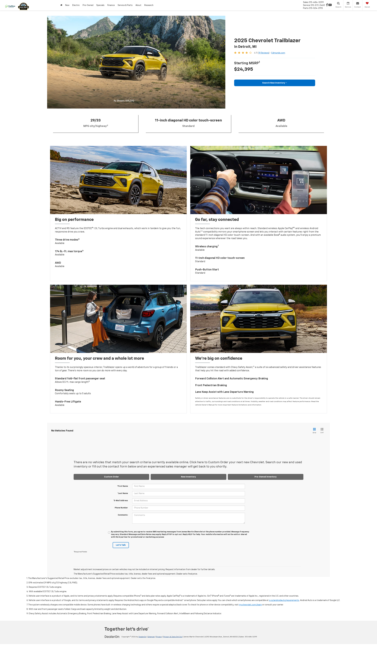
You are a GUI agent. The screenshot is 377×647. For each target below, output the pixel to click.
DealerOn (142, 637)
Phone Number (121, 508)
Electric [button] (76, 5)
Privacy (159, 637)
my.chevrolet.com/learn (250, 605)
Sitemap (151, 637)
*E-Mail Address (120, 501)
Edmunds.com (278, 53)
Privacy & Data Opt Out (172, 637)
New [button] (67, 5)
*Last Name (123, 493)
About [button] (138, 5)
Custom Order (111, 477)
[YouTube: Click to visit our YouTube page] (330, 5)
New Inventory (188, 477)
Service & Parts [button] (125, 5)
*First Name (122, 486)
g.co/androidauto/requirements (284, 600)
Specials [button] (100, 5)
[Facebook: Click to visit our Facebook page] (327, 5)
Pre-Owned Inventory (265, 477)
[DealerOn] (112, 637)
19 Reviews (263, 53)
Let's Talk (121, 545)
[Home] (61, 5)
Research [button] (148, 5)
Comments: (123, 515)
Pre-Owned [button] (88, 5)
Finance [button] (111, 5)
